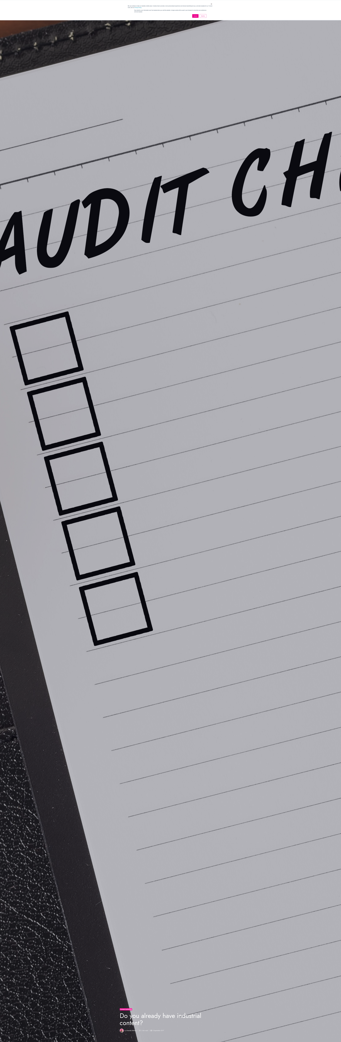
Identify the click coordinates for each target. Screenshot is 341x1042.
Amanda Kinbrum (131, 1031)
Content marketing (126, 1009)
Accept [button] (195, 16)
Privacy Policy (138, 7)
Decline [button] (203, 16)
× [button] (211, 3)
